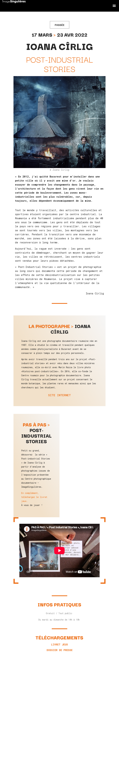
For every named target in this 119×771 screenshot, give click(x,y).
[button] (114, 5)
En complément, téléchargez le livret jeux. (34, 497)
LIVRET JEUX (59, 644)
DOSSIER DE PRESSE (60, 650)
